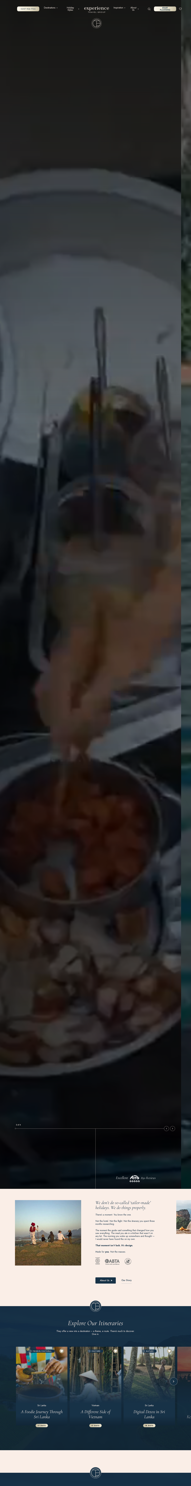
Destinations (49, 8)
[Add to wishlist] (62, 1351)
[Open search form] (149, 9)
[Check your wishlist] (180, 8)
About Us (133, 9)
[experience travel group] (96, 10)
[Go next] (174, 1381)
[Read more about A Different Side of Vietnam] (95, 1386)
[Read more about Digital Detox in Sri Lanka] (149, 1386)
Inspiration (118, 8)
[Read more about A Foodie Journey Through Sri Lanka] (41, 1386)
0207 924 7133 (28, 8)
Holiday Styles (70, 9)
